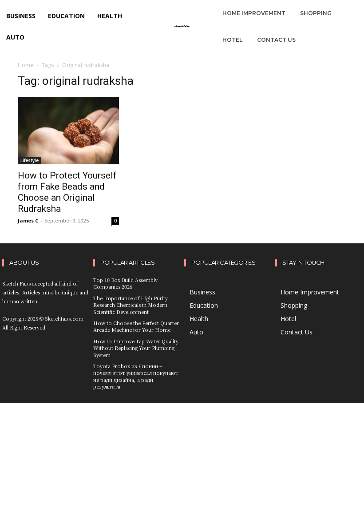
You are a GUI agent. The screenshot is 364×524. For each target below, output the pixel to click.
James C (28, 220)
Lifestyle (29, 160)
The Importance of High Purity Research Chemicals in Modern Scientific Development (130, 304)
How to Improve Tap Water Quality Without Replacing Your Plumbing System (135, 347)
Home (25, 65)
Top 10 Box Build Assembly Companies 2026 (125, 283)
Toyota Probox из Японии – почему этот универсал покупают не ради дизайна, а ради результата (135, 376)
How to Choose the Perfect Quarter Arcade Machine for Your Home (136, 326)
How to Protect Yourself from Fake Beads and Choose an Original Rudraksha (67, 192)
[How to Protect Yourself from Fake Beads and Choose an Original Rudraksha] (68, 130)
